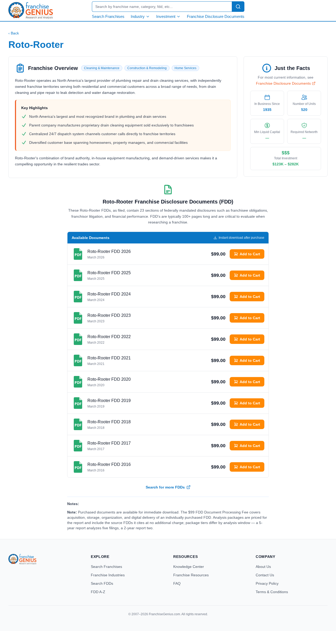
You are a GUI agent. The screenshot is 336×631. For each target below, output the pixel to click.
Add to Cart (250, 254)
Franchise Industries (108, 575)
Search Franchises (108, 16)
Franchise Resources (191, 575)
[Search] (238, 6)
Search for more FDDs (165, 487)
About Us (263, 566)
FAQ (177, 583)
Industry (138, 16)
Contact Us (265, 575)
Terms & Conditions (272, 592)
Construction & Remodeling (147, 68)
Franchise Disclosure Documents (215, 16)
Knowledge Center (188, 566)
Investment (165, 16)
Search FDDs (102, 583)
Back (13, 33)
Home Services (185, 68)
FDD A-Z (98, 592)
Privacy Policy (267, 583)
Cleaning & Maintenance (101, 68)
